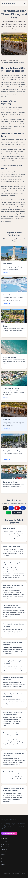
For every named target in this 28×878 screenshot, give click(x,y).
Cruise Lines (4, 849)
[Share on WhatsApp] (8, 512)
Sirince (5, 326)
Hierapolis (6, 420)
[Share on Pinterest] (17, 508)
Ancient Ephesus (5, 844)
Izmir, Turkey (7, 263)
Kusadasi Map (4, 852)
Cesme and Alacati (9, 357)
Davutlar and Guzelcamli (11, 388)
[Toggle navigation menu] (24, 3)
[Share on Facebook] (11, 508)
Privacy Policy (6, 873)
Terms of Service (15, 873)
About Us (3, 854)
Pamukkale (7, 295)
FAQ (2, 862)
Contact (23, 873)
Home (4, 60)
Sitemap (3, 864)
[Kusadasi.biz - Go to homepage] (9, 3)
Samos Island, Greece (10, 482)
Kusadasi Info (4, 841)
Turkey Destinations (13, 60)
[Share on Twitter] (5, 508)
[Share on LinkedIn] (23, 508)
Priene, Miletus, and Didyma (12, 451)
